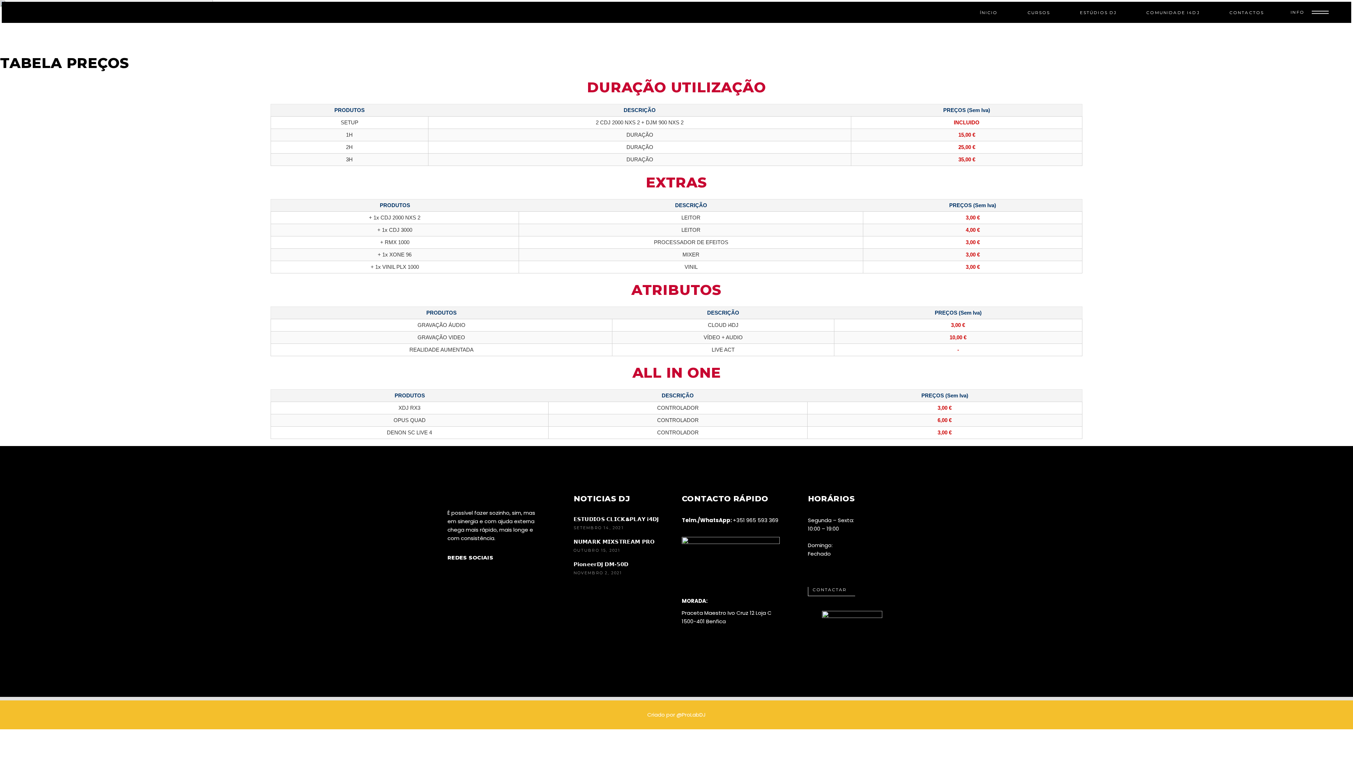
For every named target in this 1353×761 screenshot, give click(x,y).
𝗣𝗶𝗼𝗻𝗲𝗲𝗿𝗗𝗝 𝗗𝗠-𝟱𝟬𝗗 (601, 564)
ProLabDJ (694, 714)
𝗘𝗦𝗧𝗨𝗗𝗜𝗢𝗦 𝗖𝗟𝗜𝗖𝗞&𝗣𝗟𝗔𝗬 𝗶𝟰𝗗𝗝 (616, 519)
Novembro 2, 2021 (598, 572)
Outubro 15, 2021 (597, 550)
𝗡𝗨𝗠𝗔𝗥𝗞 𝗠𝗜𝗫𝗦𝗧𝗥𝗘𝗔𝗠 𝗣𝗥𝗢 (614, 541)
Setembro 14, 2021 (599, 527)
